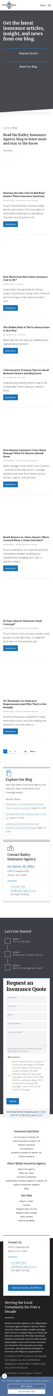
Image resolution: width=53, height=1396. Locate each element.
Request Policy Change (26, 1212)
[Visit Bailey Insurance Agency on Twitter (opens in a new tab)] (10, 1278)
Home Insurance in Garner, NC (26, 1141)
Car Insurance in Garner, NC (26, 1137)
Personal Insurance (31, 461)
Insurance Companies (26, 1177)
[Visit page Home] (9, 5)
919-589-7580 (18, 886)
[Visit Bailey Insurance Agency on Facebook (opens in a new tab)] (15, 1278)
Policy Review (26, 1216)
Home (6, 127)
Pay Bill (26, 1205)
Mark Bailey (9, 461)
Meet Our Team (26, 1173)
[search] (36, 5)
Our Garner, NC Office (20, 866)
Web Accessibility (26, 1220)
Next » (33, 751)
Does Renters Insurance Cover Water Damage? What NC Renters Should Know (24, 453)
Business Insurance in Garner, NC (26, 1152)
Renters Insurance (26, 1145)
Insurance (34, 200)
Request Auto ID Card (26, 1209)
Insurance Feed (11, 335)
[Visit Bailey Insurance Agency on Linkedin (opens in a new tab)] (20, 1278)
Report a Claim (26, 1201)
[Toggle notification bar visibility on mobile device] (4, 1376)
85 (25, 751)
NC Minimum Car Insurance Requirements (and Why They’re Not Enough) (25, 704)
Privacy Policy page (21, 1089)
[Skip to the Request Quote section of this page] (25, 53)
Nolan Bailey (9, 200)
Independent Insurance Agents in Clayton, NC (26, 1180)
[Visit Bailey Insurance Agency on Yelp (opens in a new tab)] (26, 1278)
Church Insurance (26, 1156)
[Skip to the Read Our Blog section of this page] (25, 66)
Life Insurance (26, 1148)
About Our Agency (26, 1169)
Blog (26, 1188)
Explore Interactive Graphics (26, 1184)
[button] (45, 4)
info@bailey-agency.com (23, 890)
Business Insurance (23, 200)
